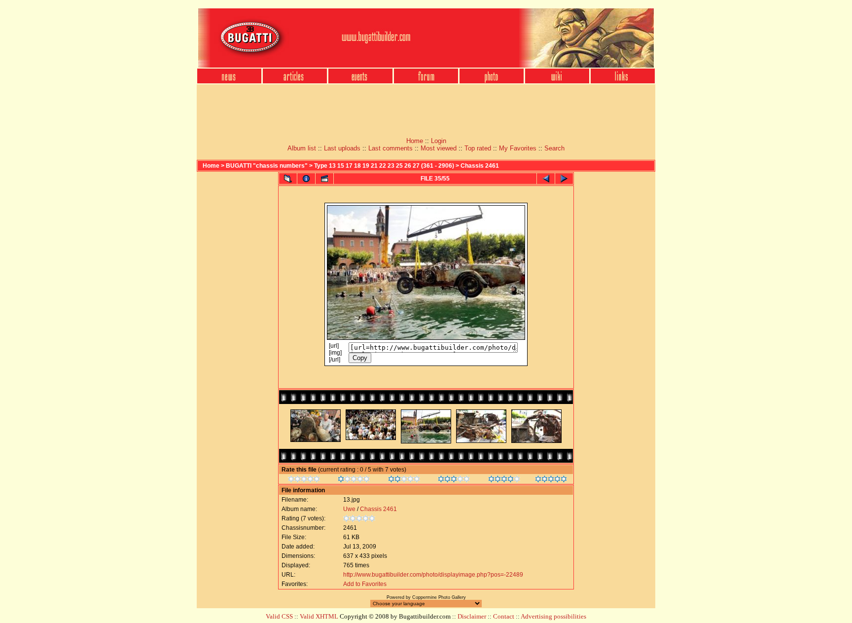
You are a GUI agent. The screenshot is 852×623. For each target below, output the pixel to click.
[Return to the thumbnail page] (288, 178)
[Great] (551, 480)
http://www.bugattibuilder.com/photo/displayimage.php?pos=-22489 (433, 574)
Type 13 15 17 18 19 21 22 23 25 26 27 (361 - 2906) (384, 165)
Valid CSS (279, 616)
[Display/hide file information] (306, 178)
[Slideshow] (324, 178)
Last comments (390, 148)
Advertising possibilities (553, 616)
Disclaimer (472, 616)
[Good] (454, 480)
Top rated (477, 148)
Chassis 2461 (480, 165)
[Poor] (354, 480)
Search (554, 148)
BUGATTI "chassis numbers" (267, 165)
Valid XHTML (319, 616)
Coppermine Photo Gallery (439, 597)
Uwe (349, 509)
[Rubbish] (304, 480)
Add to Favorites (365, 584)
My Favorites (517, 148)
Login (438, 141)
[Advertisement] (426, 107)
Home (414, 141)
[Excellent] (504, 480)
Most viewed (439, 148)
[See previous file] (546, 178)
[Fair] (404, 480)
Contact (503, 616)
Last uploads (342, 148)
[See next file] (564, 178)
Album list (301, 148)
